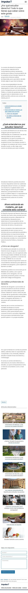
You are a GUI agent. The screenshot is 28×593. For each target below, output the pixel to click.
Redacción (7, 16)
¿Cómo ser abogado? (12, 113)
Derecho (4, 402)
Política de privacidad (6, 587)
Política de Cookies (16, 587)
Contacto (24, 587)
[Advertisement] (14, 51)
